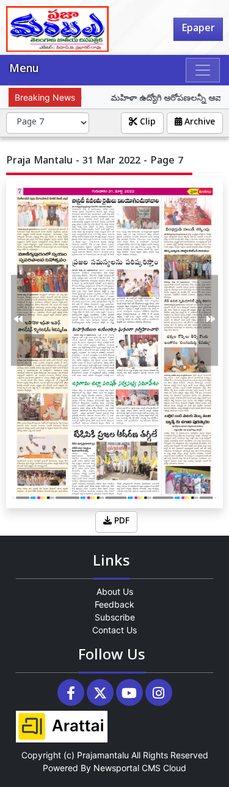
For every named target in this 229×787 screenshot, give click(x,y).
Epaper (198, 29)
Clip (146, 123)
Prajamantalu (103, 755)
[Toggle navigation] (203, 70)
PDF (120, 522)
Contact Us (114, 630)
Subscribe (115, 617)
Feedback (114, 604)
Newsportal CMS (127, 768)
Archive (198, 123)
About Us (114, 591)
